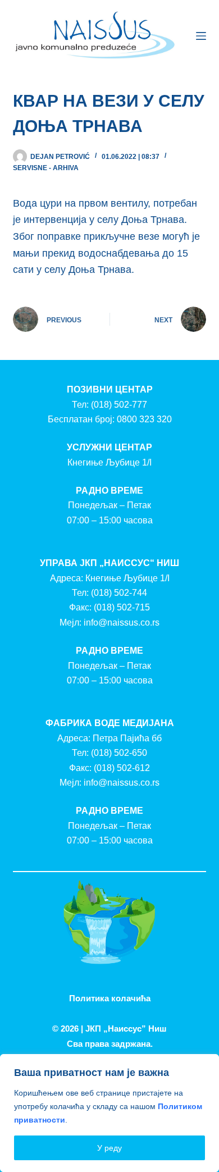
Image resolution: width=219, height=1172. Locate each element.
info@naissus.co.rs (121, 622)
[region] (109, 1113)
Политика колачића (109, 998)
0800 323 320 (144, 419)
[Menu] (201, 36)
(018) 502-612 (122, 768)
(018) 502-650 (119, 753)
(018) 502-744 (119, 593)
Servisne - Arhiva (46, 168)
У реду (109, 1147)
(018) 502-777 (119, 404)
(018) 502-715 (122, 607)
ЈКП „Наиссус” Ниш (126, 1028)
